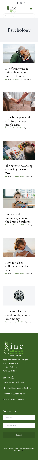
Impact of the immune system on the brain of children (17, 217)
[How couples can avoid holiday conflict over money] (19, 296)
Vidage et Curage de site (15, 393)
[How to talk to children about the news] (19, 247)
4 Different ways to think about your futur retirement (17, 72)
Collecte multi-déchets (14, 382)
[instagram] (21, 3)
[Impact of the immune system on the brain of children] (19, 199)
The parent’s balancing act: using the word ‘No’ (18, 169)
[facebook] (17, 3)
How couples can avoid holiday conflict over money (18, 315)
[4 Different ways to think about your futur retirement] (19, 53)
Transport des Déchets (14, 399)
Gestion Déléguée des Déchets (17, 388)
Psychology (19, 59)
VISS (22, 451)
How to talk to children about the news (16, 266)
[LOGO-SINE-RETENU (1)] (14, 341)
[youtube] (24, 3)
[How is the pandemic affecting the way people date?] (19, 102)
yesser (9, 79)
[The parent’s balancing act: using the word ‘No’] (19, 150)
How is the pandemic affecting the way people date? (18, 121)
